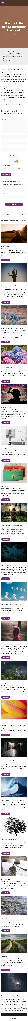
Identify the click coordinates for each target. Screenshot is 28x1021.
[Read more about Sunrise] (14, 709)
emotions (12, 55)
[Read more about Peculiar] (14, 670)
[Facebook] (3, 60)
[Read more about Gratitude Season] (14, 394)
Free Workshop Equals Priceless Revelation (10, 286)
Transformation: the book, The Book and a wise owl (13, 996)
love (4, 56)
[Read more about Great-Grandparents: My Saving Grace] (14, 315)
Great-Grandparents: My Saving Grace (12, 328)
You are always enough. (8, 367)
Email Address (6, 187)
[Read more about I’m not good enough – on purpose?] (14, 591)
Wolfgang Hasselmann (11, 104)
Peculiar (3, 683)
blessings (17, 53)
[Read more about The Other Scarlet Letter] (14, 826)
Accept (14, 1014)
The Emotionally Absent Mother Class (12, 644)
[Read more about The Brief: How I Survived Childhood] (14, 512)
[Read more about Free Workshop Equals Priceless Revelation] (14, 272)
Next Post (23, 214)
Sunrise (3, 723)
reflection (21, 56)
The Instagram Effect (7, 761)
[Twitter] (6, 60)
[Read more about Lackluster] (14, 943)
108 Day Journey (6, 879)
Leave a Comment (18, 52)
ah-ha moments (7, 53)
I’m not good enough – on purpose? (11, 604)
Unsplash (21, 104)
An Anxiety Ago (5, 246)
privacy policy (20, 1010)
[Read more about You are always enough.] (14, 354)
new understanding (10, 56)
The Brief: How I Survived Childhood (12, 525)
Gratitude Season (6, 407)
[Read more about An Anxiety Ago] (14, 233)
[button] (9, 3)
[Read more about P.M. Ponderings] (14, 552)
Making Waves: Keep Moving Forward (12, 800)
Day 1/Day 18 (5, 918)
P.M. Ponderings (6, 565)
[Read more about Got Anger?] (14, 435)
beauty (13, 53)
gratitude (17, 55)
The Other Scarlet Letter (8, 839)
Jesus (21, 55)
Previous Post (5, 214)
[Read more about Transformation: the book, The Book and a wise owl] (14, 982)
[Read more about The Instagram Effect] (14, 747)
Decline (14, 1018)
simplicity (5, 58)
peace (17, 56)
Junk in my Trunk (6, 486)
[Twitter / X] (9, 60)
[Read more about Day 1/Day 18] (14, 905)
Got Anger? (4, 448)
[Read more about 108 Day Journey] (14, 866)
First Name (5, 193)
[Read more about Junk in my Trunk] (14, 473)
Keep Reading (6, 259)
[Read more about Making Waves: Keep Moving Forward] (14, 787)
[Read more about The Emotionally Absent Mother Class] (14, 630)
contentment (6, 55)
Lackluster (4, 956)
